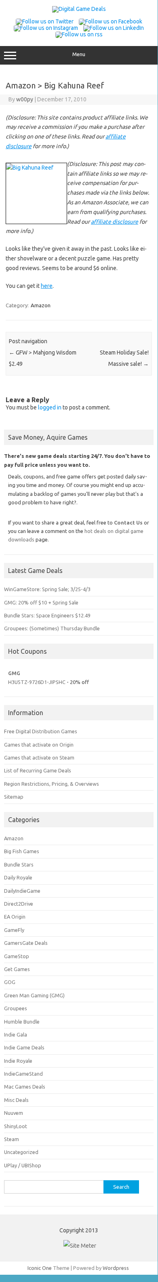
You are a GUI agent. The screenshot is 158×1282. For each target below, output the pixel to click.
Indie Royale (18, 1061)
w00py (24, 99)
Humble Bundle (22, 1021)
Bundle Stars (19, 864)
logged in (49, 407)
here (47, 286)
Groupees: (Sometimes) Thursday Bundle (52, 628)
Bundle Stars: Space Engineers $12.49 (47, 615)
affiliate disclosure (114, 221)
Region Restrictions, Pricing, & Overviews (51, 784)
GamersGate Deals (26, 943)
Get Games (17, 969)
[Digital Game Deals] (79, 9)
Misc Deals (16, 1100)
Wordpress (116, 1268)
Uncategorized (21, 1152)
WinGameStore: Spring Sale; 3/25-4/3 (47, 589)
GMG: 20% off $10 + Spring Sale (41, 602)
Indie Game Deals (24, 1047)
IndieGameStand (23, 1073)
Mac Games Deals (24, 1086)
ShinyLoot (15, 1126)
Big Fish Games (21, 851)
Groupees (15, 1008)
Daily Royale (18, 877)
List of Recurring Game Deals (37, 770)
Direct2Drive (18, 903)
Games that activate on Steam (39, 757)
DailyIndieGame (22, 891)
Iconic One (39, 1268)
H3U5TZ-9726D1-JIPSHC (36, 682)
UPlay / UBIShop (22, 1165)
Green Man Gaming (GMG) (34, 995)
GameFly (14, 930)
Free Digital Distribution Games (40, 731)
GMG (14, 673)
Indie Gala (15, 1034)
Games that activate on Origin (39, 744)
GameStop (16, 956)
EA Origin (14, 916)
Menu (78, 54)
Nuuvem (13, 1113)
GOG (9, 982)
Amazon (41, 305)
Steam (11, 1139)
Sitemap (13, 796)
